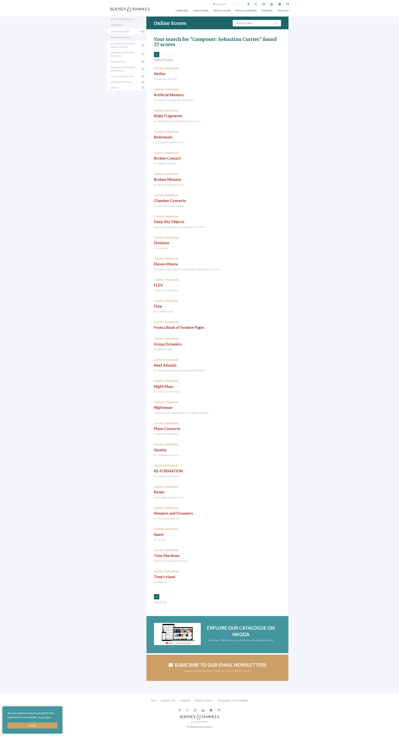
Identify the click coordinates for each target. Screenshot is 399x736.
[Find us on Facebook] (248, 3)
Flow (158, 306)
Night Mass (163, 386)
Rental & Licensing (246, 11)
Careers (185, 700)
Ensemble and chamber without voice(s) (123, 45)
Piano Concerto (167, 428)
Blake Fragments (168, 116)
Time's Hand (164, 576)
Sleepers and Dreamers (173, 513)
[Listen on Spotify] (279, 3)
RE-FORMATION (168, 471)
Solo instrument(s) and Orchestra (122, 54)
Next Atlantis (165, 365)
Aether (160, 73)
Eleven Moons (166, 264)
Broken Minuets (167, 179)
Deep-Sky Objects (169, 221)
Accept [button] (32, 725)
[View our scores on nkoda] (287, 3)
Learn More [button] (44, 717)
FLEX (158, 285)
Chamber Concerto (170, 200)
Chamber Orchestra (121, 81)
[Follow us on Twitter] (255, 3)
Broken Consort (167, 158)
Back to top (160, 602)
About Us (283, 11)
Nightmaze (163, 407)
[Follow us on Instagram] (263, 3)
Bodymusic (163, 137)
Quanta (160, 450)
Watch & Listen (222, 11)
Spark (159, 534)
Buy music (267, 11)
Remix (159, 492)
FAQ (153, 700)
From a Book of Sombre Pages (179, 327)
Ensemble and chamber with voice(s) (123, 69)
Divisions (161, 243)
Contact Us (168, 700)
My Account (220, 4)
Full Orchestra (118, 61)
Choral (114, 87)
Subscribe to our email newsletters (220, 665)
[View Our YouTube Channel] (271, 3)
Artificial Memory (169, 95)
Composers (181, 11)
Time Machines (167, 555)
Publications (201, 11)
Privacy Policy (204, 700)
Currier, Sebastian (120, 31)
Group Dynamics (168, 344)
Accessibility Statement (233, 700)
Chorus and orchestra (122, 76)
